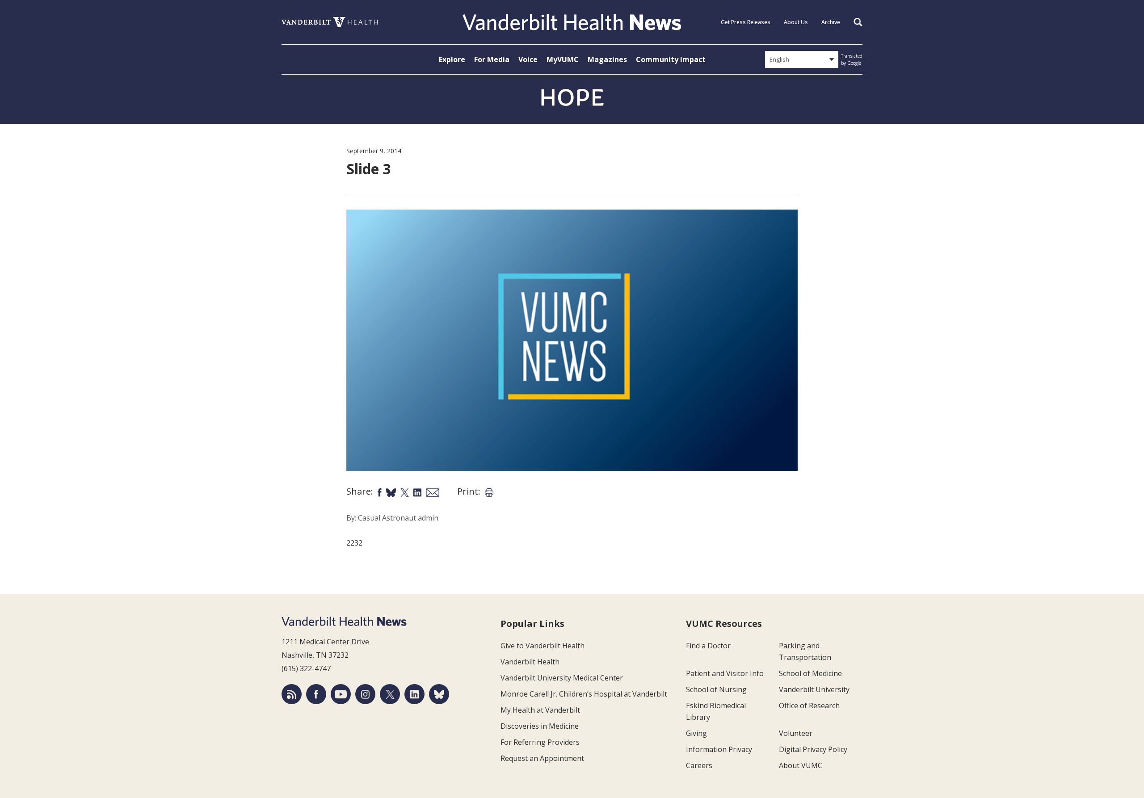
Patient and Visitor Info (725, 673)
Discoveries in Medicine (539, 726)
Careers (699, 765)
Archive (830, 22)
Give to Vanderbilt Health (542, 646)
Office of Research (809, 705)
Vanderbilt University (814, 689)
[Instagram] (365, 694)
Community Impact (671, 59)
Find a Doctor (708, 646)
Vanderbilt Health (529, 662)
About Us (796, 22)
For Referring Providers (540, 742)
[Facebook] (316, 694)
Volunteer (795, 733)
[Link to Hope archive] (572, 98)
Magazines (607, 59)
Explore (452, 59)
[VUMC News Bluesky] (439, 694)
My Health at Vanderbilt (540, 710)
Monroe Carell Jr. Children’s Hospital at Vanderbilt (583, 694)
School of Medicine (810, 673)
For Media (491, 59)
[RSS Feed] (292, 694)
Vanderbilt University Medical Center (561, 678)
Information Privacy (719, 749)
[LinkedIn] (414, 694)
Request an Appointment (542, 758)
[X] (390, 694)
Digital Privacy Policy (813, 749)
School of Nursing (716, 689)
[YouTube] (341, 694)
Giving (696, 733)
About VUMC (800, 765)
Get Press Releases (745, 22)
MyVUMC (563, 59)
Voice (528, 59)
